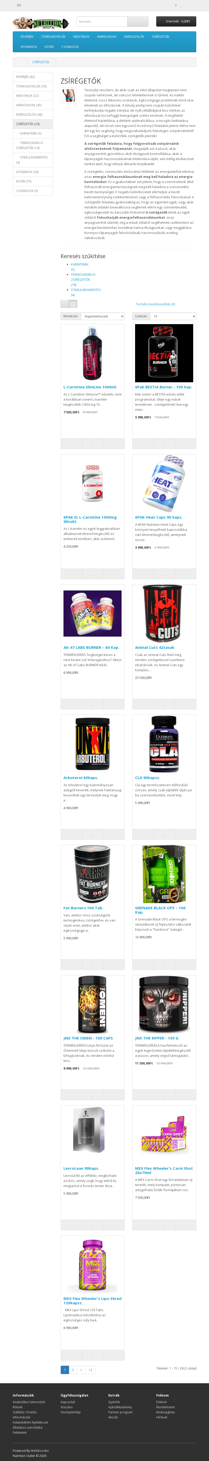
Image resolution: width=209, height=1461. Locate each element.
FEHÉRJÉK (27, 36)
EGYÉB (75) (23, 181)
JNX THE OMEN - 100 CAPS (88, 1038)
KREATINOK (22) (27, 96)
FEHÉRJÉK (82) (25, 77)
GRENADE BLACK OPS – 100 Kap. (160, 910)
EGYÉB (49, 47)
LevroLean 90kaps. (81, 1168)
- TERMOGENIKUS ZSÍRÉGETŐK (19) (29, 145)
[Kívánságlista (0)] (180, 5)
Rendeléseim (165, 1407)
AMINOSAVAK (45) (29, 105)
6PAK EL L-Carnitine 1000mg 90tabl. (90, 519)
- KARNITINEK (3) (28, 133)
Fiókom (161, 1402)
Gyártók (114, 1402)
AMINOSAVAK (106, 36)
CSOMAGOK (70, 47)
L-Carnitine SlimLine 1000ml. (90, 386)
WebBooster (40, 1451)
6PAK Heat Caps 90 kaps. (158, 517)
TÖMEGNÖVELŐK (53, 36)
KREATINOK (81, 36)
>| (91, 1369)
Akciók (113, 1417)
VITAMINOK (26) (27, 172)
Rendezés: (70, 316)
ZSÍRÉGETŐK (160, 36)
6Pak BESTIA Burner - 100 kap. (163, 386)
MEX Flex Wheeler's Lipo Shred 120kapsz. (92, 1300)
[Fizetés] (192, 5)
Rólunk (17, 1407)
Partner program (120, 1412)
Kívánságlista (165, 1412)
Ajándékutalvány (120, 1407)
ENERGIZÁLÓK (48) (29, 114)
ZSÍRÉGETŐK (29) (28, 124)
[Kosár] (186, 5)
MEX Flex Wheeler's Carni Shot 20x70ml (164, 1170)
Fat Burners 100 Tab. (83, 907)
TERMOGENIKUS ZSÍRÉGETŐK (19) (83, 279)
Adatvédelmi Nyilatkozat (30, 1422)
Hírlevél (161, 1417)
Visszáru (67, 1407)
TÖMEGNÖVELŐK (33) (31, 86)
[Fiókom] (174, 5)
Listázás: (141, 316)
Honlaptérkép (71, 1412)
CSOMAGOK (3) (27, 191)
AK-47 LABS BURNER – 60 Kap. (91, 647)
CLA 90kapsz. (147, 777)
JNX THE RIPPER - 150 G (156, 1038)
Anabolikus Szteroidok (29, 1402)
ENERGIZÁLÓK (134, 36)
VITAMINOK (29, 47)
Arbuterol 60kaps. (80, 777)
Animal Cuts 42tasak (154, 647)
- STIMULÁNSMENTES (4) (32, 160)
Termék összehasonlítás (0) (155, 304)
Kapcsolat (68, 1402)
